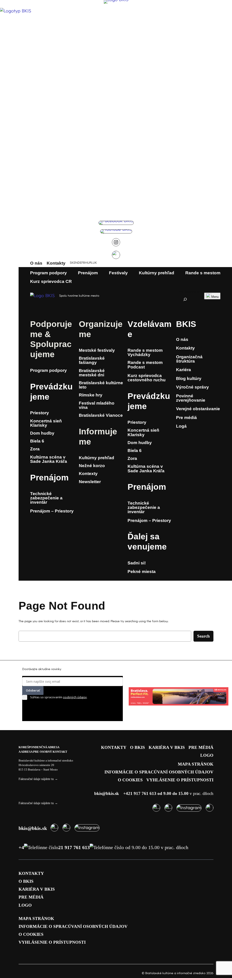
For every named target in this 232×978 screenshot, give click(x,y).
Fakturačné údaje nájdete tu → (38, 779)
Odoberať (33, 690)
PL (91, 262)
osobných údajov (75, 697)
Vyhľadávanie (189, 291)
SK (72, 262)
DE (80, 262)
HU (87, 262)
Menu (215, 296)
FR (83, 262)
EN (76, 262)
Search (203, 636)
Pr (34, 386)
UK (95, 262)
